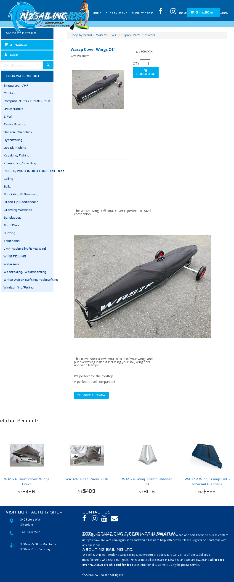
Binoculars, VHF (16, 85)
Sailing (8, 178)
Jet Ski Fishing (14, 147)
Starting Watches (17, 210)
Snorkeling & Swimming (20, 194)
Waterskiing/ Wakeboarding (24, 272)
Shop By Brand (91, 13)
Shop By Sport (124, 13)
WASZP (101, 35)
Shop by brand (81, 35)
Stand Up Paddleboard (20, 202)
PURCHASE (145, 74)
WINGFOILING (14, 256)
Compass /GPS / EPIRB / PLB (26, 101)
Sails (7, 186)
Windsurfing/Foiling (18, 287)
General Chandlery (17, 132)
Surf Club (11, 225)
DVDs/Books (13, 109)
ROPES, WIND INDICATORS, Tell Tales (28, 171)
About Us (152, 13)
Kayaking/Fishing (16, 155)
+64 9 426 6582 (30, 532)
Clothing (9, 93)
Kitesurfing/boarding (19, 163)
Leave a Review (92, 395)
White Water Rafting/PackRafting (28, 279)
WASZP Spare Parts (126, 35)
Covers (150, 35)
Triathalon (11, 241)
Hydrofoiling (12, 140)
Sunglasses (12, 217)
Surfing (9, 233)
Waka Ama (11, 264)
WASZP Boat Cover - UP (87, 479)
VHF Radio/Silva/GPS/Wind (24, 248)
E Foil (7, 116)
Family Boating (14, 124)
